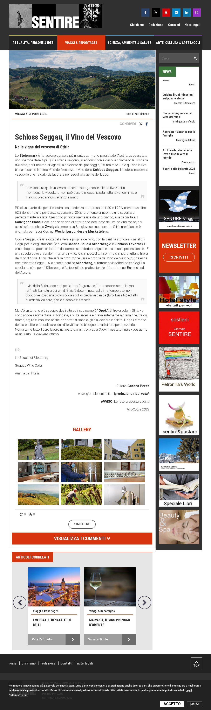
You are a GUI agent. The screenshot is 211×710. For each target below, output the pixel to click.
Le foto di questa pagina (131, 401)
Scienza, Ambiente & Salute (129, 43)
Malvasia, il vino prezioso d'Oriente (109, 622)
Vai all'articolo (42, 639)
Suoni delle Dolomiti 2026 (179, 155)
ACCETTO (172, 704)
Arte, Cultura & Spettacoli (178, 43)
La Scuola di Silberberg (31, 358)
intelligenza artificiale (184, 108)
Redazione (156, 25)
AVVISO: (107, 401)
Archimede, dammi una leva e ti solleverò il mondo (177, 140)
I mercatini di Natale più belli (52, 622)
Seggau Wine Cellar (29, 365)
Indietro (82, 524)
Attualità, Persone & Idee (33, 43)
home (13, 663)
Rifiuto (194, 704)
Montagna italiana (185, 126)
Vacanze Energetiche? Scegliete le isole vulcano (177, 177)
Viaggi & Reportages (81, 43)
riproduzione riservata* (131, 394)
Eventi (192, 159)
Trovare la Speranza (184, 89)
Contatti (174, 25)
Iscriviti (179, 257)
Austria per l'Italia (27, 373)
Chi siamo (137, 25)
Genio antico (188, 148)
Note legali (192, 25)
